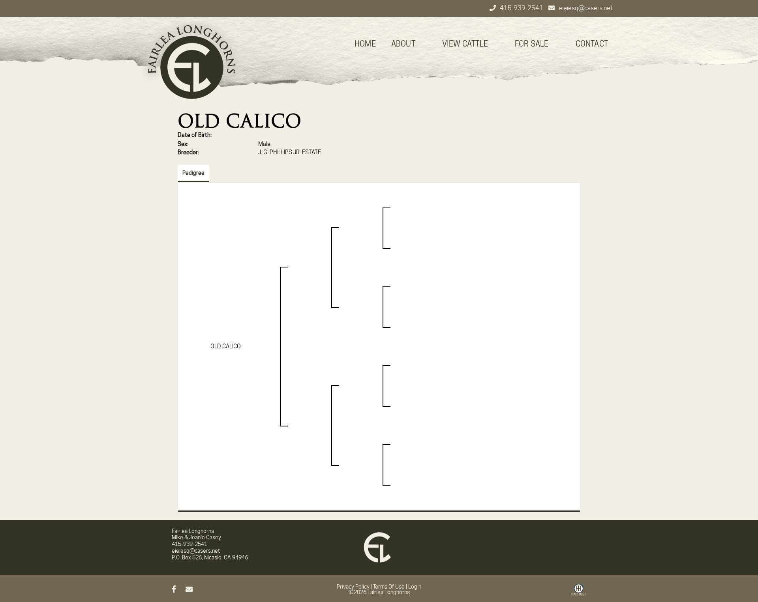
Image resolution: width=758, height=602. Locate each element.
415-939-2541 (522, 8)
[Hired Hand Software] (578, 592)
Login (414, 586)
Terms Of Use (389, 586)
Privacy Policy (353, 586)
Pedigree (193, 173)
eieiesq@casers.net (586, 8)
